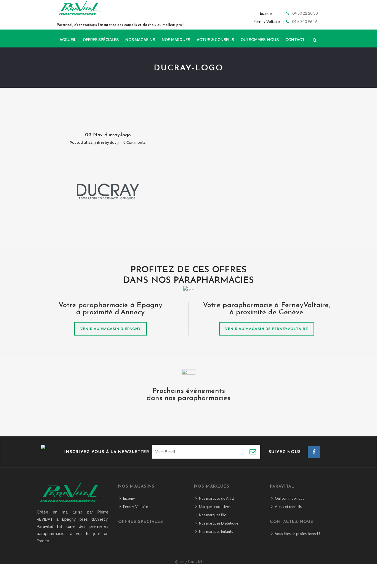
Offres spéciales (140, 522)
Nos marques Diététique (218, 523)
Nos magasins (136, 487)
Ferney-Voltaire (135, 506)
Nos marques (211, 487)
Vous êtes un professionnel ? (297, 533)
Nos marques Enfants (216, 531)
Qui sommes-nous (289, 498)
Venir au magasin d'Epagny (110, 329)
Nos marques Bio (212, 515)
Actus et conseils (288, 506)
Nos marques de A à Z (216, 498)
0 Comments (134, 142)
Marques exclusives (214, 506)
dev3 (114, 142)
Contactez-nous (291, 522)
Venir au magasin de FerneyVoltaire (266, 329)
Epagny (129, 498)
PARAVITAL (282, 487)
